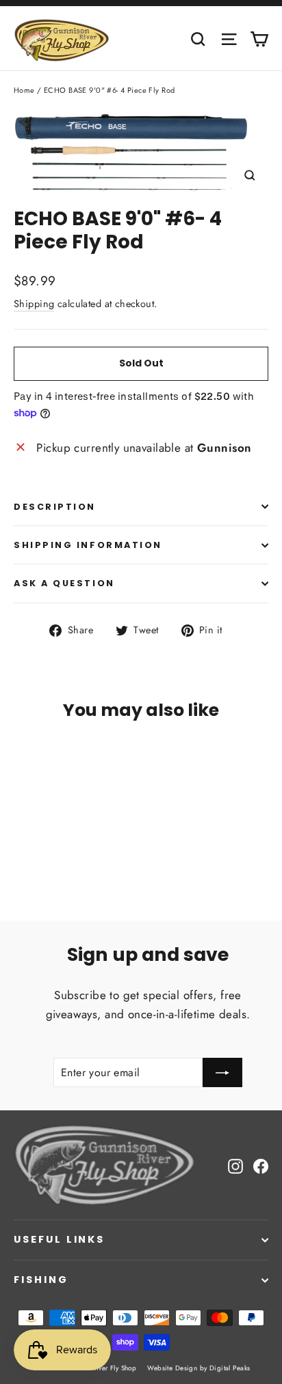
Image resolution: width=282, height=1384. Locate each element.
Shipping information (88, 545)
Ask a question (64, 583)
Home (24, 90)
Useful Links (59, 1239)
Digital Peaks (230, 1368)
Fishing (41, 1279)
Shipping (34, 304)
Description (55, 507)
